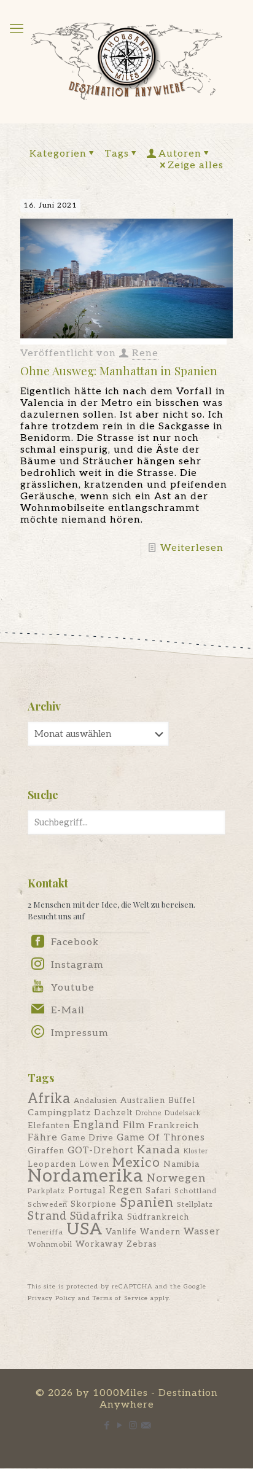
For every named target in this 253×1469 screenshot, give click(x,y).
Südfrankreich (158, 1217)
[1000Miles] (126, 61)
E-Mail (68, 1010)
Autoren (179, 154)
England (96, 1124)
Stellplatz (195, 1204)
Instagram (77, 965)
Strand (47, 1216)
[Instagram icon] (133, 1425)
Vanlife (121, 1232)
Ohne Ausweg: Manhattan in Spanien (118, 370)
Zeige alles (196, 165)
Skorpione (94, 1204)
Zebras (141, 1244)
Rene (145, 353)
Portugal (87, 1191)
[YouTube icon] (120, 1425)
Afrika (49, 1099)
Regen (125, 1190)
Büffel (181, 1100)
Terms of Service (120, 1298)
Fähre (43, 1137)
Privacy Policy (52, 1298)
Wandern (160, 1232)
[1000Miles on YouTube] (37, 990)
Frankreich (173, 1125)
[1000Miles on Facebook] (37, 945)
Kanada (159, 1150)
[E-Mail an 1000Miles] (37, 1012)
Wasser (202, 1231)
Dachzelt (113, 1113)
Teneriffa (45, 1232)
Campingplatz (59, 1112)
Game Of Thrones (161, 1138)
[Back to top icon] (228, 1444)
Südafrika (97, 1216)
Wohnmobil (50, 1244)
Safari (158, 1191)
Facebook (75, 942)
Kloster (196, 1151)
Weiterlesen (192, 548)
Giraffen (46, 1151)
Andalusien (95, 1100)
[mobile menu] (16, 28)
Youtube (73, 988)
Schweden (48, 1204)
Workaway (99, 1244)
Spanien (147, 1202)
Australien (142, 1100)
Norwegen (176, 1178)
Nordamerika (86, 1176)
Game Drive (87, 1138)
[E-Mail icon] (145, 1425)
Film (134, 1125)
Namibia (181, 1164)
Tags (116, 154)
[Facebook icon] (107, 1425)
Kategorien (58, 154)
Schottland (195, 1191)
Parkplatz (46, 1191)
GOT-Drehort (101, 1150)
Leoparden (52, 1164)
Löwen (94, 1164)
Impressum (80, 1033)
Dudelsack (183, 1113)
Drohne (149, 1113)
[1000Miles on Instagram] (37, 967)
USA (84, 1229)
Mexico (136, 1163)
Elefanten (49, 1126)
